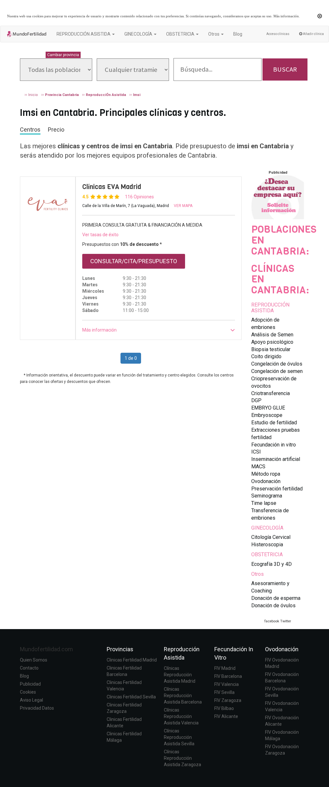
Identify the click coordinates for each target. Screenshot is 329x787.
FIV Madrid (225, 668)
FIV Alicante (226, 716)
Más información (286, 16)
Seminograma (266, 496)
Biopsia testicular (270, 349)
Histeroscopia (267, 544)
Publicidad (30, 684)
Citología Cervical (270, 537)
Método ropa (265, 474)
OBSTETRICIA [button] (180, 34)
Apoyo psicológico (272, 342)
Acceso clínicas (277, 34)
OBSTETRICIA (267, 554)
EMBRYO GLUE (268, 408)
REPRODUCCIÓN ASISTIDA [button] (84, 34)
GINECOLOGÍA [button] (138, 34)
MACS (258, 466)
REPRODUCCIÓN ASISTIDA (270, 308)
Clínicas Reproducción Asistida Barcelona (183, 696)
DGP (256, 400)
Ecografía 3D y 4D (271, 564)
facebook (271, 621)
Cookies (28, 692)
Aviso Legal (31, 700)
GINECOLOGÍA (267, 528)
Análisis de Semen (272, 335)
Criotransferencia (270, 393)
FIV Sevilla (224, 692)
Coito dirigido (266, 356)
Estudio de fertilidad (274, 422)
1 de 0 (131, 358)
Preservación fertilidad (277, 489)
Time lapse (263, 503)
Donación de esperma (275, 598)
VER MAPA (183, 205)
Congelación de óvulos (276, 364)
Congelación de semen (277, 371)
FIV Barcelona (228, 676)
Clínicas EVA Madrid (111, 186)
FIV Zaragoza (227, 700)
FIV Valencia (226, 684)
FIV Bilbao (224, 708)
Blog (237, 34)
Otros (257, 574)
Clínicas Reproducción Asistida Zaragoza (182, 758)
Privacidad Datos (37, 708)
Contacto (29, 667)
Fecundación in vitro (273, 445)
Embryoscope (266, 415)
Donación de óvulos (273, 605)
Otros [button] (214, 34)
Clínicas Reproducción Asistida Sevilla (179, 737)
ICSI (256, 452)
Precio (56, 129)
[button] (158, 330)
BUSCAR (285, 69)
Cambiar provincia (63, 55)
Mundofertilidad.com (46, 649)
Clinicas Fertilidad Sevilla (131, 696)
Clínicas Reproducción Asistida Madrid (179, 675)
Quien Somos (33, 659)
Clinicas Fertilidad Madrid (132, 659)
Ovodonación (265, 481)
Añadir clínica (313, 34)
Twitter (285, 621)
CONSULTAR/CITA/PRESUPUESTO (133, 261)
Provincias (120, 649)
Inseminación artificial (275, 459)
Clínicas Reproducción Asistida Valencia (181, 716)
